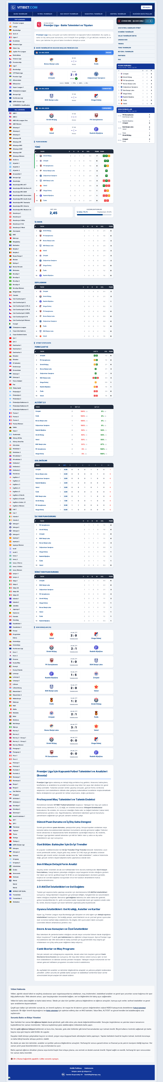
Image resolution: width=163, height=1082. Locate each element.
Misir (14, 716)
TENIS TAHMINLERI (124, 48)
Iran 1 (15, 513)
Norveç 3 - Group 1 (19, 738)
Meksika (15, 713)
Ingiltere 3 (16, 484)
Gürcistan (16, 445)
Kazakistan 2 (17, 627)
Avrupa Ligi (17, 94)
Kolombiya (16, 641)
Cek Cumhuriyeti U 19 (20, 317)
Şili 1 (14, 820)
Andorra (16, 160)
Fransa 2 (16, 417)
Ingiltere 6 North (18, 495)
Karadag (16, 620)
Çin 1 (14, 338)
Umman (15, 855)
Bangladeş (16, 242)
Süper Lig (16, 48)
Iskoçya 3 (16, 531)
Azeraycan (16, 231)
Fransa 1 (15, 413)
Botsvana (16, 270)
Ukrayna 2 (16, 852)
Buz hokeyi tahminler (69, 14)
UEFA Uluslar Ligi (18, 101)
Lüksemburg (17, 688)
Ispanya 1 (16, 538)
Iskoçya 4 (16, 534)
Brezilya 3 (16, 281)
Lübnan (15, 684)
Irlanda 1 (16, 516)
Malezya (15, 702)
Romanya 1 (16, 777)
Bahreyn (16, 238)
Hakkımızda (88, 1068)
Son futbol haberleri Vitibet (129, 28)
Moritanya (16, 723)
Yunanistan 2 (17, 898)
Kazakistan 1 (17, 623)
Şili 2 (14, 823)
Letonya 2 (16, 677)
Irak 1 (14, 509)
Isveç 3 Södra (17, 566)
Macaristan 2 (17, 695)
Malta (15, 709)
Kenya (15, 631)
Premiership (17, 62)
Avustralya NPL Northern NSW (22, 188)
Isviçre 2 (16, 577)
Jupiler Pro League (19, 52)
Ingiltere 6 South (18, 499)
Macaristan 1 (17, 691)
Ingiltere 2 (16, 481)
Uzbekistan (17, 866)
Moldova (16, 720)
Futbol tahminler (45, 14)
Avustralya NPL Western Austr (22, 210)
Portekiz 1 (16, 770)
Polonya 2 (16, 766)
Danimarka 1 (17, 345)
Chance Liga (17, 59)
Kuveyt (15, 666)
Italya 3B (16, 591)
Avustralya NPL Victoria (21, 206)
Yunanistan (17, 895)
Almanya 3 (16, 135)
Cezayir (15, 324)
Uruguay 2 (16, 863)
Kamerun (16, 613)
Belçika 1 (16, 249)
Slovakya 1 (16, 805)
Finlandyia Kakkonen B (20, 406)
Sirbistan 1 (16, 798)
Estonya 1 (16, 374)
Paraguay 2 (17, 752)
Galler (15, 427)
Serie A (15, 34)
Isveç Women (17, 570)
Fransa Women (18, 424)
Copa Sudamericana (20, 334)
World (15, 880)
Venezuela (16, 873)
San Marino (17, 791)
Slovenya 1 (16, 813)
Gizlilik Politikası (76, 1068)
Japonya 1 (16, 609)
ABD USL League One (20, 120)
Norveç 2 (16, 734)
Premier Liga (17, 76)
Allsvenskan (17, 80)
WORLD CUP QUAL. (19, 891)
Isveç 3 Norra (17, 563)
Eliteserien (16, 84)
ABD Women (17, 124)
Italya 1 (15, 581)
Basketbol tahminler (93, 14)
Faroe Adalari (17, 381)
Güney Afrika (17, 438)
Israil (14, 549)
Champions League (19, 91)
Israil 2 (15, 552)
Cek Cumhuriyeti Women (21, 320)
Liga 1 (15, 66)
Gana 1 (15, 431)
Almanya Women (18, 156)
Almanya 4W (17, 152)
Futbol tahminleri (139, 1008)
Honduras (16, 474)
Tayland (15, 830)
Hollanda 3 (16, 470)
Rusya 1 (15, 784)
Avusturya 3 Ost (18, 224)
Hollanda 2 (16, 466)
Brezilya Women (18, 288)
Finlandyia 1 (17, 392)
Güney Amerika (18, 441)
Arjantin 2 (16, 167)
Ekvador (15, 356)
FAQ (119, 59)
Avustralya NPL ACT (19, 185)
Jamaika (15, 606)
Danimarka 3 (17, 352)
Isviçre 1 (15, 574)
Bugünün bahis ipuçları (142, 14)
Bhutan (15, 259)
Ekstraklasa (17, 55)
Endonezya (17, 367)
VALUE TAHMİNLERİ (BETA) (127, 36)
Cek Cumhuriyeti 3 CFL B (21, 309)
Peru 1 (15, 756)
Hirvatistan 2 (17, 459)
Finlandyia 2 (17, 395)
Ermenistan (17, 370)
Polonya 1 (16, 763)
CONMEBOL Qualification (21, 105)
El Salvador (17, 363)
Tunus (15, 834)
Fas (14, 384)
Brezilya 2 (16, 277)
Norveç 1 (16, 731)
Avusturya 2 (17, 217)
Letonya (15, 673)
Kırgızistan (16, 634)
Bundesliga (17, 30)
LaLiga (15, 27)
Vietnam (16, 877)
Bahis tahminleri (20, 14)
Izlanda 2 (16, 602)
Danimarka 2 (17, 349)
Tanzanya (16, 827)
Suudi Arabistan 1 (19, 816)
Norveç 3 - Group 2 (19, 741)
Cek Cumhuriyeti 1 (19, 299)
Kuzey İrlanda (17, 670)
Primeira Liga (17, 44)
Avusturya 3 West (19, 227)
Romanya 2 (16, 780)
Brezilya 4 (16, 284)
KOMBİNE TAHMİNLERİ (125, 32)
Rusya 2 (15, 788)
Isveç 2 (15, 559)
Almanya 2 (16, 131)
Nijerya (15, 727)
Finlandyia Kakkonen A (20, 402)
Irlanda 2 (16, 520)
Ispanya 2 (16, 541)
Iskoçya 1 (16, 524)
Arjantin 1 (16, 163)
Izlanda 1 (16, 598)
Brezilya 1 (16, 274)
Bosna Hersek (17, 267)
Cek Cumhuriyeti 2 (19, 302)
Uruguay (16, 859)
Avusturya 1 (17, 213)
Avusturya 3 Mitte (19, 220)
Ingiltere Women (18, 506)
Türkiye (15, 838)
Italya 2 (15, 584)
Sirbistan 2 (16, 802)
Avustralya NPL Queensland (22, 195)
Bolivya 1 (16, 263)
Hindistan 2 (17, 452)
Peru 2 (15, 759)
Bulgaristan (17, 292)
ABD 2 (15, 117)
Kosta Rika (16, 663)
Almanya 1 (16, 127)
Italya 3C (16, 595)
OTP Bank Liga (18, 73)
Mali (14, 706)
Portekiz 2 (16, 773)
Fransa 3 (16, 420)
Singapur (16, 795)
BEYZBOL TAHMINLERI (125, 52)
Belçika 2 (16, 252)
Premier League (18, 23)
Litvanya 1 (16, 681)
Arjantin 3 (16, 170)
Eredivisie (16, 41)
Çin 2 (14, 342)
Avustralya (16, 181)
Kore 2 (15, 656)
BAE (14, 235)
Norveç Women (18, 745)
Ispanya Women (18, 545)
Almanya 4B (17, 138)
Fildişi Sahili (17, 388)
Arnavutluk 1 (17, 174)
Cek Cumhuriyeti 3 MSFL (21, 313)
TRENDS (121, 44)
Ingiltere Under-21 (19, 502)
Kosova (15, 659)
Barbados (16, 245)
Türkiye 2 (16, 841)
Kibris (15, 638)
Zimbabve (16, 902)
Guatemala (16, 434)
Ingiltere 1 (16, 477)
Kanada (15, 616)
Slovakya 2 (16, 809)
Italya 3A (16, 588)
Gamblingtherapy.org (92, 1075)
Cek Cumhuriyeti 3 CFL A (21, 306)
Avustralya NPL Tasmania (21, 202)
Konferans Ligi (18, 98)
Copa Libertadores (19, 331)
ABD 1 (15, 113)
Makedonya (17, 698)
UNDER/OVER (122, 40)
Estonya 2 (16, 377)
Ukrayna (15, 848)
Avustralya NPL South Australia (22, 199)
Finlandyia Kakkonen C (20, 409)
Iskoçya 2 (16, 527)
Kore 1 (15, 652)
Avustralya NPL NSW (20, 192)
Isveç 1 (15, 556)
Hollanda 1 (16, 463)
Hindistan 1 (16, 449)
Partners (121, 55)
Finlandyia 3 (17, 399)
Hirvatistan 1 (17, 456)
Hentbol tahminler (118, 14)
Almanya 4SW (17, 149)
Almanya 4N (17, 142)
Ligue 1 (15, 37)
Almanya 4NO (17, 145)
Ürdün (15, 870)
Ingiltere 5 (16, 491)
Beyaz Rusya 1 (17, 256)
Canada (15, 295)
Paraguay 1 (16, 748)
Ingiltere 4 (16, 488)
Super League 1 (18, 87)
